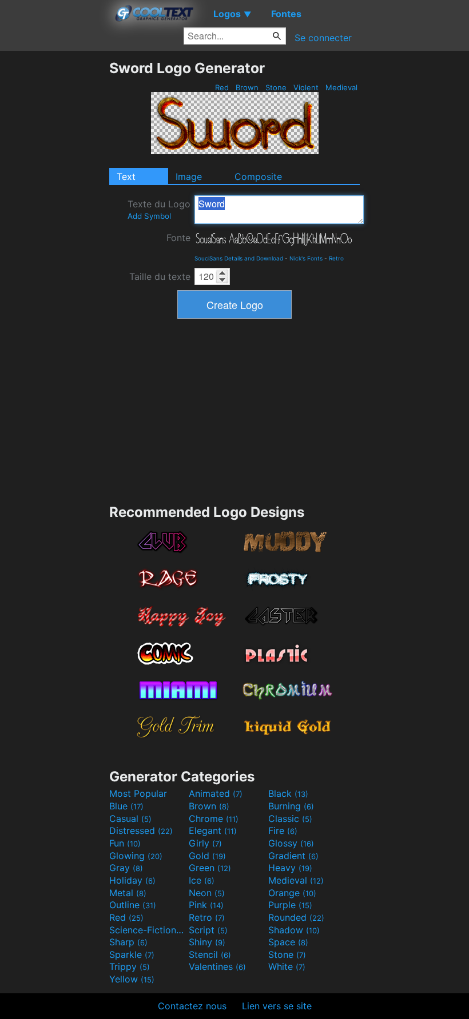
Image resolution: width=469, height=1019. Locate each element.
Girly (205, 843)
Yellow (131, 979)
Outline (132, 904)
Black (288, 793)
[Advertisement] (54, 230)
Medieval (341, 87)
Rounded (296, 917)
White (286, 966)
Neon (207, 892)
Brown (247, 87)
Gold (207, 855)
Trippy (129, 966)
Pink (206, 904)
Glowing (135, 855)
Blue (126, 806)
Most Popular (138, 793)
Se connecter (323, 37)
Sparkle (131, 954)
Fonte (178, 237)
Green (210, 867)
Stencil (210, 954)
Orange (292, 892)
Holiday (132, 880)
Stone (276, 87)
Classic (290, 818)
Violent (306, 87)
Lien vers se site (277, 1006)
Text (126, 176)
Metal (127, 892)
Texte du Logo (159, 209)
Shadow (294, 930)
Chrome (214, 818)
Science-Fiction (147, 930)
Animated (216, 793)
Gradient (293, 855)
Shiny (207, 942)
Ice (201, 880)
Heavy (290, 867)
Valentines (217, 966)
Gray (126, 867)
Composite (258, 176)
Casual (130, 818)
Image (189, 176)
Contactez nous (192, 1006)
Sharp (128, 942)
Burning (291, 806)
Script (208, 930)
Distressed (141, 830)
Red (222, 87)
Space (288, 942)
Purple (290, 904)
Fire (282, 830)
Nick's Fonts (306, 258)
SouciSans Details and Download (238, 258)
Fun (125, 843)
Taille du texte (159, 276)
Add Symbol (149, 215)
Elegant (213, 830)
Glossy (291, 843)
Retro (336, 258)
